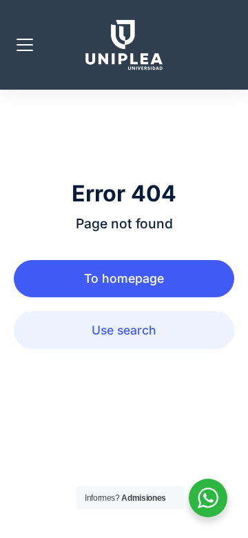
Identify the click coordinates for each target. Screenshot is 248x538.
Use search (124, 330)
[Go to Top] (227, 517)
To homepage (124, 278)
